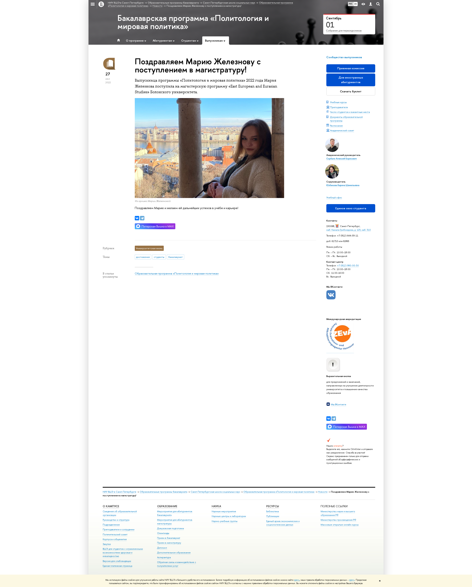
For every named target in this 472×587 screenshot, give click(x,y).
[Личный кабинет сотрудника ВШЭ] (370, 4)
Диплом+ (162, 547)
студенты (159, 257)
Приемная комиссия (350, 68)
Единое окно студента (350, 208)
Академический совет (342, 130)
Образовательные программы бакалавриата (163, 491)
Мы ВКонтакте (338, 404)
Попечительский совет (115, 534)
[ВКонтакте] (328, 418)
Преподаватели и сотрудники (118, 529)
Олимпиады (163, 533)
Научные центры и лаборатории (229, 516)
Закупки (107, 544)
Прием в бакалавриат (168, 538)
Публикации (272, 516)
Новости (322, 491)
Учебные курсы (338, 102)
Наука (216, 506)
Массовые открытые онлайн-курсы (340, 524)
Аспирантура (164, 557)
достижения (143, 257)
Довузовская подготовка (170, 528)
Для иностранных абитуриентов (351, 80)
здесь (296, 580)
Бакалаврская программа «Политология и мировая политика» (193, 22)
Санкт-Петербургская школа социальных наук (215, 491)
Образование (167, 506)
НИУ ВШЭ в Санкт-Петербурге (119, 491)
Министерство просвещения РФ (338, 519)
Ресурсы (272, 506)
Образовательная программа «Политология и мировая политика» (177, 273)
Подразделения (111, 524)
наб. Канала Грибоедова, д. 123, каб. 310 (348, 229)
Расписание (336, 125)
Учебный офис (334, 197)
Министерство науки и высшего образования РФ (338, 513)
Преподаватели (339, 107)
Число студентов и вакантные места (350, 112)
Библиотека (272, 511)
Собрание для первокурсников (344, 30)
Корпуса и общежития (115, 539)
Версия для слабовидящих (117, 561)
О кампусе (111, 506)
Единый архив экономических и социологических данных (283, 523)
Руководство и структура (116, 519)
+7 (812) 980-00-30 (348, 265)
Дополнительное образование (174, 552)
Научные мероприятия (224, 511)
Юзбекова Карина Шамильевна (342, 185)
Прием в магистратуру (169, 542)
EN (355, 4)
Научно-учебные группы (224, 521)
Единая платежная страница (117, 565)
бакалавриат (175, 257)
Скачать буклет (351, 91)
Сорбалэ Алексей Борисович (341, 158)
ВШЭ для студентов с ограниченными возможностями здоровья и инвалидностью (123, 552)
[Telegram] (334, 418)
